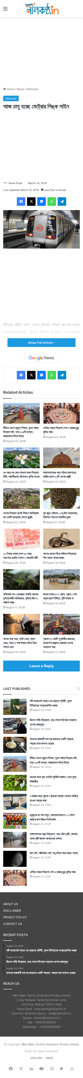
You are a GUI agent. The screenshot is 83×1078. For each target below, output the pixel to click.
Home (10, 89)
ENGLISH (36, 1058)
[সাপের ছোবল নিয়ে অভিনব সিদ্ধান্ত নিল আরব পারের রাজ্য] (61, 539)
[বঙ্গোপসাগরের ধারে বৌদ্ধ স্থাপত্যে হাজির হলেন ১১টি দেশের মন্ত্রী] (61, 458)
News (20, 89)
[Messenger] (41, 201)
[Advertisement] (41, 51)
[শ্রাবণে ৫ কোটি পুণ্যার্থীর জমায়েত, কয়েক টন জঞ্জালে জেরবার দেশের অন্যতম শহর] (61, 624)
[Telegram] (62, 201)
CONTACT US (12, 924)
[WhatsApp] (51, 201)
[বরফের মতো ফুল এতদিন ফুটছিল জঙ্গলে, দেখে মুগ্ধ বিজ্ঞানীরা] (15, 783)
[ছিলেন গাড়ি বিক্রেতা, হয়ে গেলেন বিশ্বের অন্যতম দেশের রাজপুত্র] (15, 726)
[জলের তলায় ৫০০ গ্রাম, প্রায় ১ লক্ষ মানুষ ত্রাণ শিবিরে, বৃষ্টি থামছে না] (61, 579)
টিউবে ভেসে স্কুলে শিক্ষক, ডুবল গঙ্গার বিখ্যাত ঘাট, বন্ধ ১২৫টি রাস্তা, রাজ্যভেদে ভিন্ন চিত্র (21, 432)
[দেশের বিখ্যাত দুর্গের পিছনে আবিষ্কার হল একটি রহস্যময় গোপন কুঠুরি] (21, 498)
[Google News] (41, 358)
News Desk (15, 183)
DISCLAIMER (12, 910)
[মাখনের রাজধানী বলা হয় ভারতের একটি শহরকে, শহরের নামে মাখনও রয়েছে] (15, 745)
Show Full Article (40, 342)
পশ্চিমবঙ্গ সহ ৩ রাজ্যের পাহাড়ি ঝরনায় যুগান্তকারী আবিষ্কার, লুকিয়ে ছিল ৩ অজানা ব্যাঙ (20, 598)
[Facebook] (21, 201)
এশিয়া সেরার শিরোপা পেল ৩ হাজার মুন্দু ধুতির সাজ (53, 872)
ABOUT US (10, 904)
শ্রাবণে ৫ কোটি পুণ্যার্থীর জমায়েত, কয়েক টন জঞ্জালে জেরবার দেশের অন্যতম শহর (59, 643)
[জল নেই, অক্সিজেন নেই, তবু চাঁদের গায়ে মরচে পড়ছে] (15, 859)
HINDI (49, 1058)
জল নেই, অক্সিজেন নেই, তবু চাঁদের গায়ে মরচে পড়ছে (54, 853)
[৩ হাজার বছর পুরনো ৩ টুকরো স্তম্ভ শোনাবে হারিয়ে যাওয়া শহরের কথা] (15, 802)
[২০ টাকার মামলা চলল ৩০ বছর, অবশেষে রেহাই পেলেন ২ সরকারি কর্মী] (21, 539)
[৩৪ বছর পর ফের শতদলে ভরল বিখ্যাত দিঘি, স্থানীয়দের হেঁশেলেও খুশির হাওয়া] (21, 458)
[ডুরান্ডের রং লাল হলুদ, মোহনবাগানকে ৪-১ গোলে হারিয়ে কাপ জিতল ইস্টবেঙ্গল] (15, 821)
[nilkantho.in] (41, 8)
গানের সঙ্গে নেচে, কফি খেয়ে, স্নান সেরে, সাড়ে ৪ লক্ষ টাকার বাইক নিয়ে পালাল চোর (20, 643)
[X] (31, 201)
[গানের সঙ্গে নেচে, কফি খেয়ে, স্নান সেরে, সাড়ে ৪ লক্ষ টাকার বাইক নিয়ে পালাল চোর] (21, 624)
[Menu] (5, 10)
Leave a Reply (41, 666)
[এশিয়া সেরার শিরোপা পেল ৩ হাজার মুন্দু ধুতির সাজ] (61, 413)
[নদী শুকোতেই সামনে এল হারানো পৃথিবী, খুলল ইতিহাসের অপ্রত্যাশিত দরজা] (15, 707)
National (32, 89)
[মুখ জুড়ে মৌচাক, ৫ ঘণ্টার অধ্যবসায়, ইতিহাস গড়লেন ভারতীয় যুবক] (61, 498)
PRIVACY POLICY (15, 917)
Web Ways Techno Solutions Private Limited (50, 1044)
